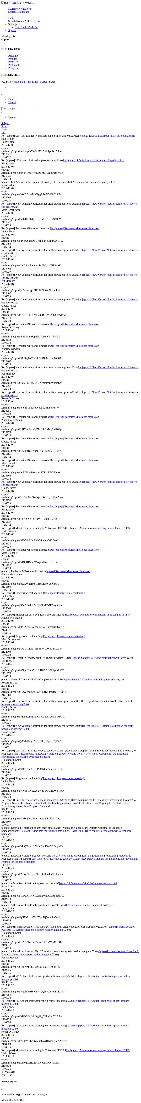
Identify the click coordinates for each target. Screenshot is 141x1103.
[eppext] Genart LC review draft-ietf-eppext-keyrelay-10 (93, 679)
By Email (33, 81)
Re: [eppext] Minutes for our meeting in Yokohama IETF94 (98, 528)
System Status (47, 81)
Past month (14, 65)
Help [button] (11, 17)
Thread (12, 102)
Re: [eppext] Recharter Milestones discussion (74, 228)
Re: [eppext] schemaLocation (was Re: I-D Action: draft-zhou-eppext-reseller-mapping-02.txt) (68, 928)
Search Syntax (16, 21)
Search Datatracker (18, 11)
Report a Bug (19, 81)
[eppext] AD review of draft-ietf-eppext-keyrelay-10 (86, 905)
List (3, 132)
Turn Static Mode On (26, 27)
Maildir (13, 1100)
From (4, 126)
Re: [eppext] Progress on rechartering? (64, 592)
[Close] (2, 1089)
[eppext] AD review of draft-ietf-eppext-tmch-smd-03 (88, 883)
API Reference (32, 21)
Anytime (13, 55)
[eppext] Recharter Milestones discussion (68, 571)
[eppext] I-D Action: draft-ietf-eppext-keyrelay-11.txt (87, 182)
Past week (13, 61)
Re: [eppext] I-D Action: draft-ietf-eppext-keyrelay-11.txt (93, 160)
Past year (13, 68)
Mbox (4, 1100)
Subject (5, 123)
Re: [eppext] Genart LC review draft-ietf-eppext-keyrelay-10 (100, 657)
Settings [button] (12, 24)
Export (12, 117)
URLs (20, 1100)
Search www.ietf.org (19, 8)
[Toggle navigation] (33, 3)
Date (10, 99)
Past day (12, 58)
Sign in (12, 30)
